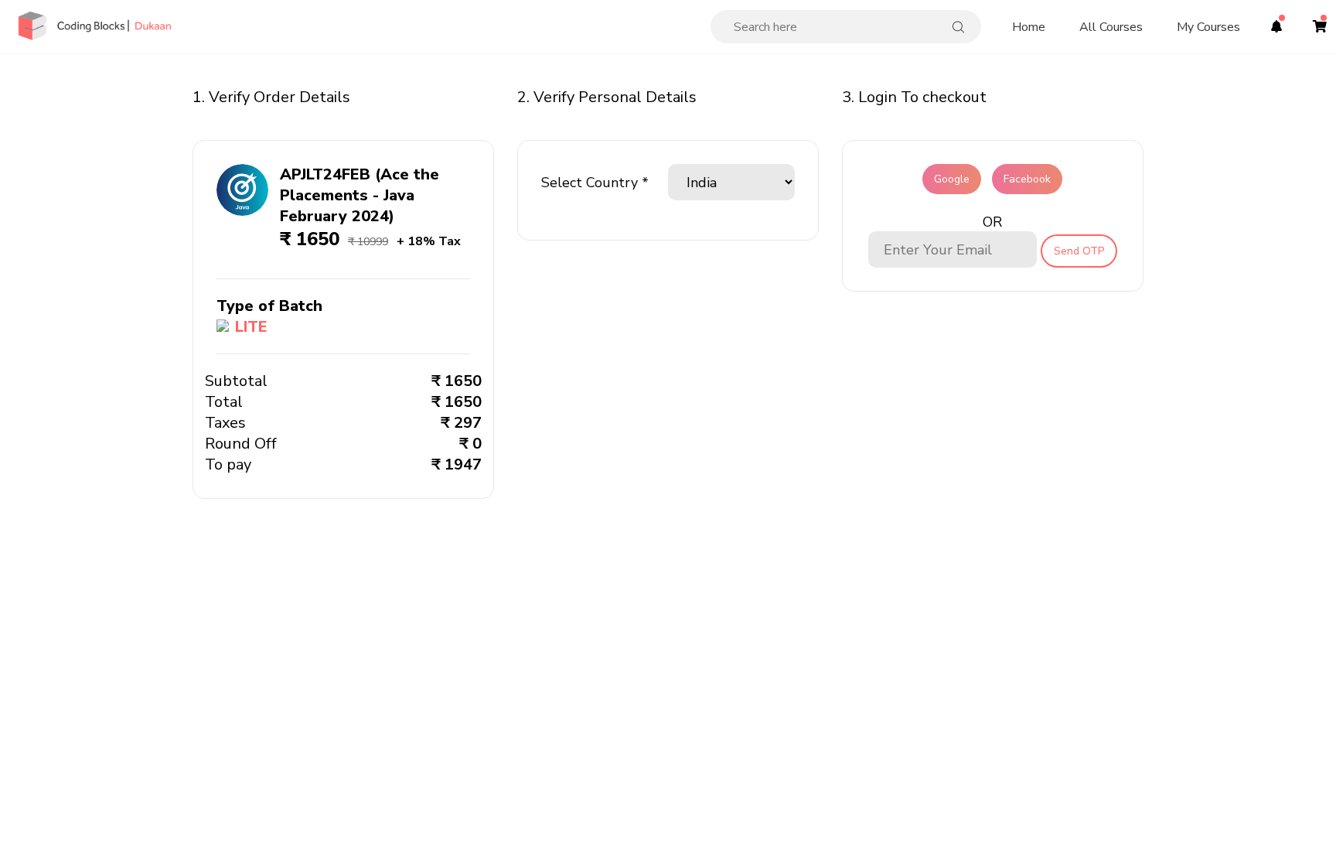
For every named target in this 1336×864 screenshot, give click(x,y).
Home (1028, 27)
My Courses (1208, 27)
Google (952, 179)
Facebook (1027, 179)
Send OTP (1079, 251)
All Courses (1111, 27)
